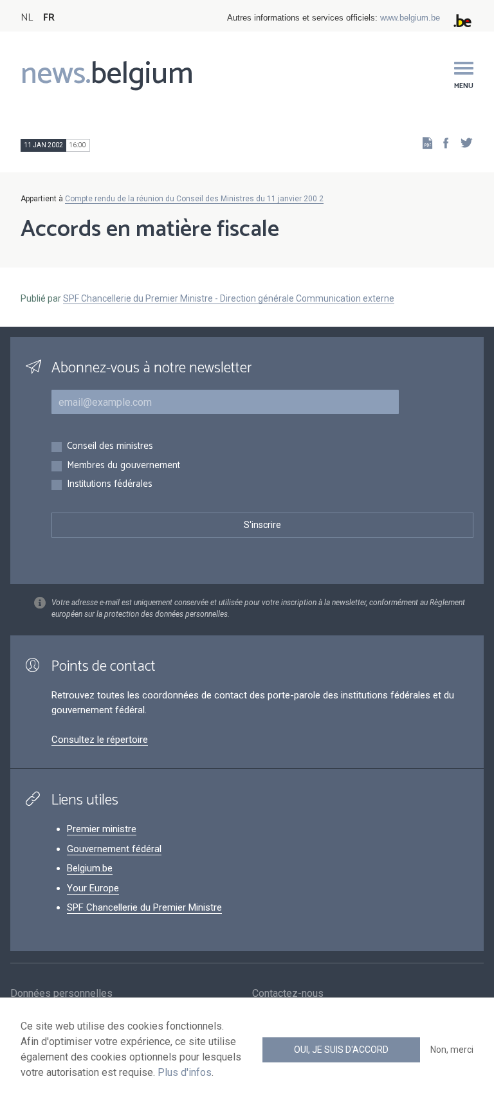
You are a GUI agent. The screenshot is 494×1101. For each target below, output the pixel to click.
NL (27, 17)
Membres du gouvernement (123, 466)
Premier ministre (101, 829)
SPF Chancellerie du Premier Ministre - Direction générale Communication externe (228, 298)
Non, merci (451, 1049)
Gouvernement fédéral (114, 849)
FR (49, 17)
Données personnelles (61, 993)
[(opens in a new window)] (442, 142)
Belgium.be (90, 868)
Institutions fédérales (109, 484)
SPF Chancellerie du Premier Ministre (144, 907)
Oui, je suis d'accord (341, 1049)
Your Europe (93, 888)
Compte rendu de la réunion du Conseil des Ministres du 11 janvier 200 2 (194, 198)
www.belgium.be (410, 18)
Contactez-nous (288, 993)
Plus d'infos (185, 1072)
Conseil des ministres (110, 446)
